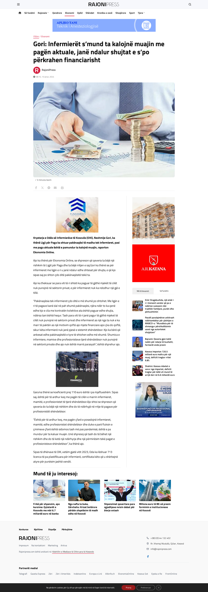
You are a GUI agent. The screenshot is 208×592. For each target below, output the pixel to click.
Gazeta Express (38, 573)
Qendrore (57, 13)
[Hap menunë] (18, 4)
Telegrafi (23, 573)
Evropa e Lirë (95, 573)
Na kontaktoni (38, 545)
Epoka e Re (156, 573)
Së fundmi (29, 13)
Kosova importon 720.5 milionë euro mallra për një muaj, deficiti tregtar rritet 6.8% (158, 356)
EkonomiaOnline (126, 573)
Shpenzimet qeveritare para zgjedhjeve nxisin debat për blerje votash (119, 507)
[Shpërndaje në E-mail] (55, 188)
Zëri (50, 573)
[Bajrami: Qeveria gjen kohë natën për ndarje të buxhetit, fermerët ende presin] (137, 342)
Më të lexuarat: (143, 290)
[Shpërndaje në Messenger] (49, 188)
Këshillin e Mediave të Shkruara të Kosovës (73, 551)
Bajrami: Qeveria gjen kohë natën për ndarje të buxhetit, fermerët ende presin (159, 342)
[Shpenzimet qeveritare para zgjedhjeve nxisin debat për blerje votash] (120, 490)
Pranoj (128, 587)
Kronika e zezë (104, 13)
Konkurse (23, 529)
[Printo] (61, 188)
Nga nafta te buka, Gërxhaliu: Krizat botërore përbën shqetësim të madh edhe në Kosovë (83, 508)
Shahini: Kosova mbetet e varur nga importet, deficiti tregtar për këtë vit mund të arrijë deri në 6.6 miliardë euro (160, 370)
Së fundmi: (164, 290)
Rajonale (42, 13)
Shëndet (90, 13)
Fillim (36, 36)
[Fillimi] (20, 13)
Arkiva (64, 545)
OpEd (79, 13)
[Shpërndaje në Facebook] (36, 188)
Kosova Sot (142, 573)
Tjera (140, 13)
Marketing (53, 545)
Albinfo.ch (110, 573)
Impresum (24, 545)
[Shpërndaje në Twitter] (42, 188)
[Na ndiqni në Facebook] (148, 556)
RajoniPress (49, 70)
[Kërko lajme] (189, 4)
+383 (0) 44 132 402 (161, 538)
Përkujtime (67, 529)
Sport (132, 13)
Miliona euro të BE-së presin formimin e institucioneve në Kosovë (155, 507)
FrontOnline (171, 573)
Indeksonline (80, 573)
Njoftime (38, 529)
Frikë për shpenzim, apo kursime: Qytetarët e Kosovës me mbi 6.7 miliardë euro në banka (46, 508)
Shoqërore (120, 13)
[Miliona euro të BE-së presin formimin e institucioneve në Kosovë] (155, 490)
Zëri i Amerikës (63, 573)
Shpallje (52, 529)
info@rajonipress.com (161, 549)
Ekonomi (69, 13)
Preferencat (146, 587)
